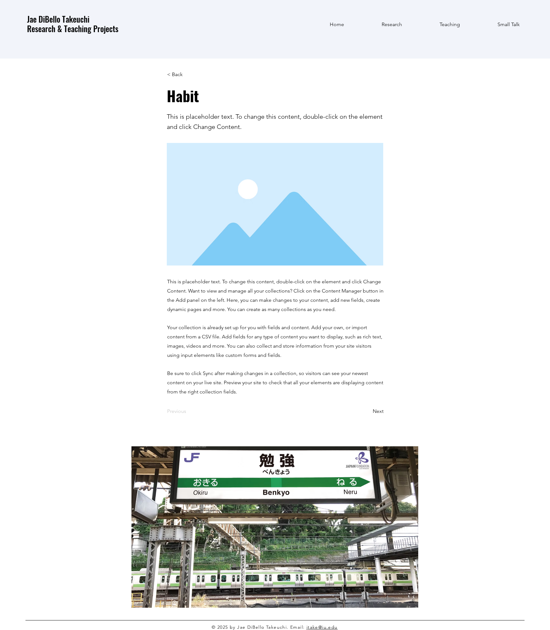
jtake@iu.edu (322, 627)
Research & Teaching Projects (72, 28)
